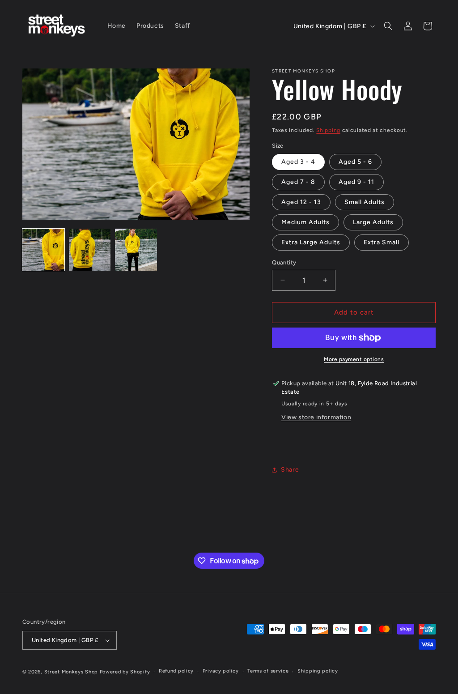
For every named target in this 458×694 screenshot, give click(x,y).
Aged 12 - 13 (301, 202)
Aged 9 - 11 (356, 182)
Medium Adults (305, 222)
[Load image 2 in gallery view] (90, 250)
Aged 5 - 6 (355, 162)
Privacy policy (221, 671)
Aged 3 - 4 (298, 162)
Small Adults (364, 202)
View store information (316, 417)
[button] (388, 26)
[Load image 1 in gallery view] (43, 250)
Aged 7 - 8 (298, 182)
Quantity (284, 262)
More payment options (354, 359)
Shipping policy (317, 671)
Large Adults (373, 222)
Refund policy (176, 671)
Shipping (328, 130)
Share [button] (290, 469)
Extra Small (381, 242)
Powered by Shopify (125, 672)
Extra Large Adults (310, 242)
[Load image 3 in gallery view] (136, 250)
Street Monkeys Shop (71, 672)
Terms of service (267, 671)
